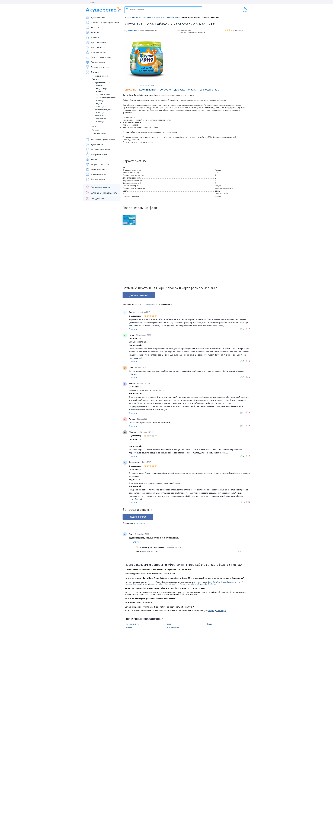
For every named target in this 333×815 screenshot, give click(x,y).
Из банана (99, 116)
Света (132, 312)
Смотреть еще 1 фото (146, 85)
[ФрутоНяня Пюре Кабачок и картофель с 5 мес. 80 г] (146, 59)
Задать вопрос (137, 516)
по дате (138, 304)
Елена (132, 383)
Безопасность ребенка (102, 149)
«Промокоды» (221, 611)
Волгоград (137, 584)
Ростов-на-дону (185, 584)
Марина (133, 432)
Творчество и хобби (100, 164)
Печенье (96, 130)
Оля (131, 367)
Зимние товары (98, 62)
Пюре (95, 79)
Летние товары (98, 179)
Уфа (205, 584)
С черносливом (101, 119)
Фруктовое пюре (102, 83)
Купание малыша (99, 144)
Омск (162, 584)
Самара (194, 584)
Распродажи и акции (100, 187)
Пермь (200, 584)
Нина (131, 335)
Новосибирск (170, 584)
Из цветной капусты (103, 110)
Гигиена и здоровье (100, 67)
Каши (95, 127)
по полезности (151, 304)
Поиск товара (127, 9)
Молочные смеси (100, 76)
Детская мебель (98, 17)
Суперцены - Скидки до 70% (104, 193)
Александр (134, 462)
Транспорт (96, 37)
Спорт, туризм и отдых (101, 57)
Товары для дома (98, 174)
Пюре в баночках (103, 95)
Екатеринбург (154, 584)
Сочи (177, 584)
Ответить (133, 329)
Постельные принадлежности (105, 22)
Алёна (132, 419)
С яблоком (99, 86)
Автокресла (96, 32)
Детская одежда (98, 42)
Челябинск (212, 584)
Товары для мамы (99, 154)
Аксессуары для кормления (104, 139)
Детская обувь (98, 47)
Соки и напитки (99, 133)
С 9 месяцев (100, 122)
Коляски (95, 27)
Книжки (94, 159)
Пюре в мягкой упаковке (105, 98)
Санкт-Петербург (214, 582)
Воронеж (144, 584)
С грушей (99, 104)
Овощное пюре (101, 89)
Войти (245, 12)
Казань (223, 582)
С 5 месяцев (100, 113)
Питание (95, 72)
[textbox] (163, 9)
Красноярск (231, 582)
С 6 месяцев (100, 101)
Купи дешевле (97, 198)
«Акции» (211, 611)
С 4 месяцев (100, 107)
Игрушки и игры (98, 52)
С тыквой (99, 92)
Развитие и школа (99, 169)
